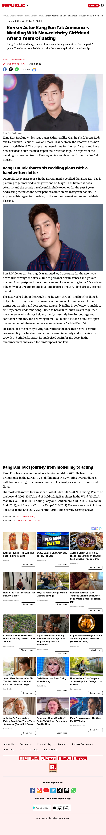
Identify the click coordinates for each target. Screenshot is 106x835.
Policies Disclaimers (82, 744)
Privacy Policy (44, 744)
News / (6, 15)
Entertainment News (14, 64)
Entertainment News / (20, 15)
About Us (9, 744)
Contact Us (25, 744)
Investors (9, 749)
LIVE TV (95, 5)
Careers (34, 749)
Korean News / (37, 15)
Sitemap (62, 744)
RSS (22, 749)
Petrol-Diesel (51, 749)
